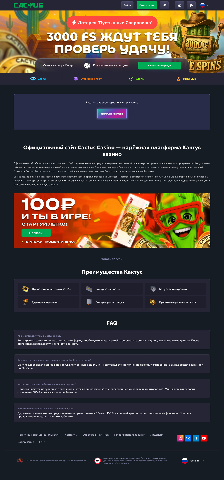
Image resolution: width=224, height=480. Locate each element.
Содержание (26, 441)
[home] (29, 5)
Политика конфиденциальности (39, 434)
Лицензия (156, 434)
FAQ (42, 441)
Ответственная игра (96, 434)
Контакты (71, 434)
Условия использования (129, 434)
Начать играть (112, 113)
